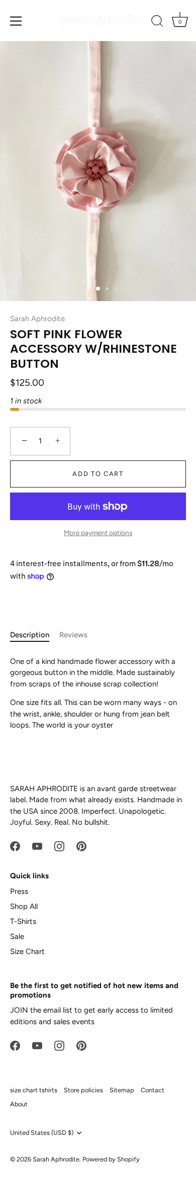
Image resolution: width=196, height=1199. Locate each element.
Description (29, 634)
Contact (152, 1090)
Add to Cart (98, 473)
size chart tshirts (33, 1090)
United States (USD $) (41, 1132)
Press (19, 891)
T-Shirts (23, 921)
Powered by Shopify (111, 1159)
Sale (17, 936)
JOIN (19, 1010)
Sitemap (122, 1090)
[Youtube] (37, 845)
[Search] (157, 23)
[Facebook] (15, 845)
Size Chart (27, 951)
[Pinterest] (81, 845)
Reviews (73, 634)
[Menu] (16, 21)
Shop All (24, 906)
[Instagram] (59, 845)
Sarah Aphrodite (37, 318)
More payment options (98, 533)
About (19, 1104)
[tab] (34, 635)
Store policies (83, 1090)
